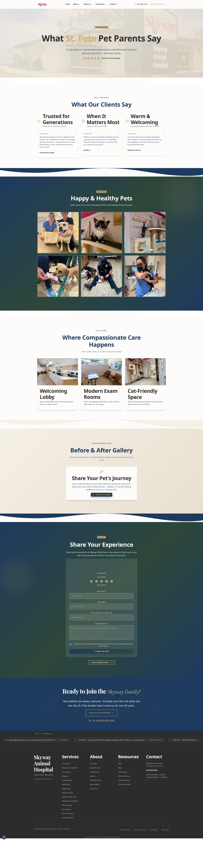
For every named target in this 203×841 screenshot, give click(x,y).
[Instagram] (45, 783)
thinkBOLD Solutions (114, 837)
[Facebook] (41, 783)
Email (101, 613)
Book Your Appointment (100, 713)
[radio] (91, 581)
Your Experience (105, 623)
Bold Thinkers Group (93, 837)
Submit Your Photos (103, 495)
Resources (100, 4)
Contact (113, 4)
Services (87, 4)
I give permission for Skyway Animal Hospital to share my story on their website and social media (103, 645)
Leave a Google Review (100, 662)
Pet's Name (102, 602)
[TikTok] (48, 783)
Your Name (105, 591)
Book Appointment (157, 4)
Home (67, 4)
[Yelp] (38, 783)
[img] (58, 233)
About (75, 4)
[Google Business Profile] (35, 783)
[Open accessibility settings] (4, 837)
